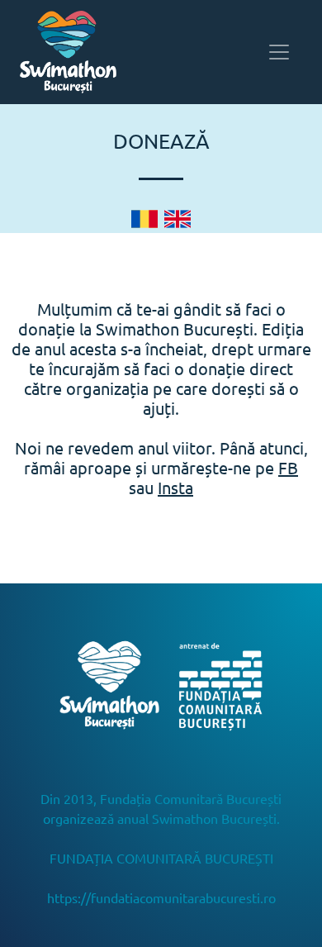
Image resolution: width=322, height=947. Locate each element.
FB (288, 467)
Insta (175, 487)
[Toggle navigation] (279, 52)
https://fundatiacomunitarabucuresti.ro (161, 897)
